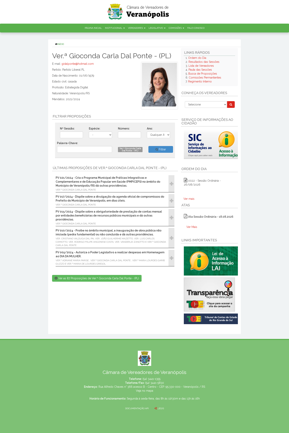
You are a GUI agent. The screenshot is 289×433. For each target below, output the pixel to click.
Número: (124, 128)
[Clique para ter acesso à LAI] (211, 260)
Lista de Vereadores (201, 65)
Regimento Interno (200, 81)
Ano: (150, 128)
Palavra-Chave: (67, 143)
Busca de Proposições (202, 73)
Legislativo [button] (156, 28)
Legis (160, 408)
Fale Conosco (195, 28)
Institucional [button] (114, 28)
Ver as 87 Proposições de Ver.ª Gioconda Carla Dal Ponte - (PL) (98, 278)
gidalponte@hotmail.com (78, 63)
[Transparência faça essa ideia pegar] (209, 295)
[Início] (138, 10)
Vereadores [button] (136, 28)
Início (60, 44)
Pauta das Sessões (200, 69)
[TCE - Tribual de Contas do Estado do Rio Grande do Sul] (211, 318)
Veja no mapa (144, 390)
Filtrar (162, 149)
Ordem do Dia (197, 57)
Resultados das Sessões (204, 61)
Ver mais (188, 198)
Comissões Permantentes (205, 77)
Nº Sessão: (67, 128)
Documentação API (137, 408)
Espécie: (94, 128)
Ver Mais (191, 227)
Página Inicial (93, 28)
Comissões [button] (175, 28)
